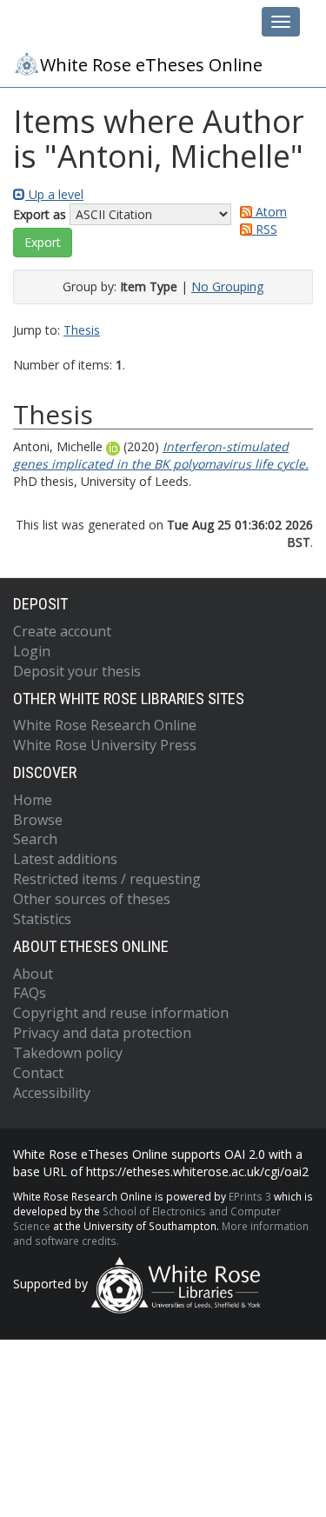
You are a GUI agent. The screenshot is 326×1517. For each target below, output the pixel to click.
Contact (38, 1072)
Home (32, 799)
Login (31, 651)
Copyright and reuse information (121, 1012)
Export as (39, 214)
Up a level (54, 194)
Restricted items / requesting (107, 878)
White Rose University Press (104, 745)
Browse (38, 819)
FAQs (29, 992)
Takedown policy (68, 1052)
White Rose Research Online (104, 725)
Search (35, 838)
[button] (42, 242)
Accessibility (51, 1092)
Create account (62, 631)
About (33, 973)
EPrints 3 (250, 1196)
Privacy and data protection (102, 1032)
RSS (264, 229)
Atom (269, 211)
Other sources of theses (91, 898)
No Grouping (227, 286)
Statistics (42, 918)
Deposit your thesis (77, 671)
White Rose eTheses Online (151, 65)
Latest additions (65, 858)
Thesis (81, 330)
